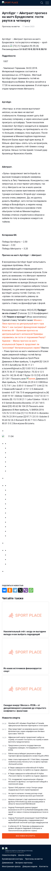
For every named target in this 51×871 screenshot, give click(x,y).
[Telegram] (15, 590)
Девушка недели (29, 866)
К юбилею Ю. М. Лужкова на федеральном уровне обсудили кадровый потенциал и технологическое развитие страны (26, 828)
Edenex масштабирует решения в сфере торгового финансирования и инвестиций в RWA (28, 755)
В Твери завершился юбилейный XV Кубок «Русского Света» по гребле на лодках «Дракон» (28, 769)
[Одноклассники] (9, 590)
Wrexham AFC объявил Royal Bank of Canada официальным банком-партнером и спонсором (28, 724)
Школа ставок (24, 855)
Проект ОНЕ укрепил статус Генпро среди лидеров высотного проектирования (25, 789)
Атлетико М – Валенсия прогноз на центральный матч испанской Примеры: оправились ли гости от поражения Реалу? (24, 334)
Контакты (43, 866)
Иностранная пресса (11, 866)
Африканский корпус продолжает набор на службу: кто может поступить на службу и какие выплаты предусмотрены (28, 739)
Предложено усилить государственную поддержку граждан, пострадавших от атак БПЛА (26, 747)
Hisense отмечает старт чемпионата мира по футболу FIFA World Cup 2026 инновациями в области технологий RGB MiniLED (26, 801)
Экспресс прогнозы (24, 863)
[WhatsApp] (31, 590)
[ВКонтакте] (4, 590)
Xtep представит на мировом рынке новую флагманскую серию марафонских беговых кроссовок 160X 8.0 (26, 731)
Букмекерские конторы (12, 859)
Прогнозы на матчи (11, 26)
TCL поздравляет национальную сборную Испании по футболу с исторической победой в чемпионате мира (28, 781)
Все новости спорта (25, 836)
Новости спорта (9, 855)
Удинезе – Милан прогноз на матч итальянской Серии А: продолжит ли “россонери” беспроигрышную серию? (21, 344)
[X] (20, 590)
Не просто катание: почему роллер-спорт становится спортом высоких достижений (25, 794)
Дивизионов (7, 863)
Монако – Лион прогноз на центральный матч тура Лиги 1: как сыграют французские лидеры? (24, 323)
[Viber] (25, 590)
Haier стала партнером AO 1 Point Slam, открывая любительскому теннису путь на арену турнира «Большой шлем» (28, 761)
